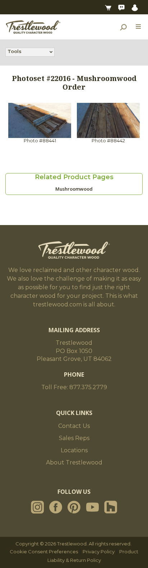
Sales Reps (74, 438)
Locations (74, 450)
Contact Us (74, 426)
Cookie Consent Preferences (44, 551)
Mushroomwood (74, 189)
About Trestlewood (74, 462)
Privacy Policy (99, 551)
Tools (15, 51)
